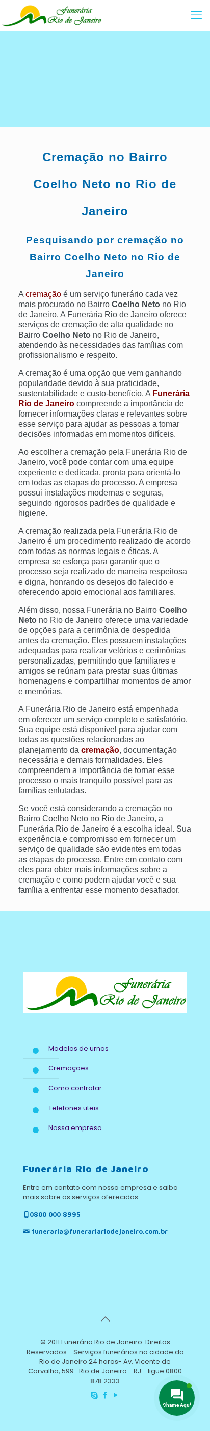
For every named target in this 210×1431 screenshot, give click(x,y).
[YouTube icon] (116, 1395)
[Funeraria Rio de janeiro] (51, 15)
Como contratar (75, 1088)
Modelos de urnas (78, 1048)
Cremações (68, 1068)
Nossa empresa (75, 1128)
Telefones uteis (73, 1108)
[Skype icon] (94, 1395)
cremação (43, 294)
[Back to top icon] (105, 1319)
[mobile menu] (196, 15)
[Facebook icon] (105, 1395)
